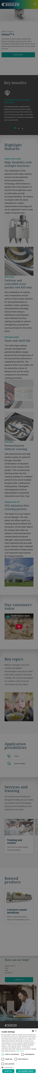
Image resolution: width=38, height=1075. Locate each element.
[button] (19, 1067)
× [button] (35, 1031)
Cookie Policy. (20, 1051)
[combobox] (33, 1031)
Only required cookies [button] (25, 1071)
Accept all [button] (8, 1071)
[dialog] (19, 1051)
